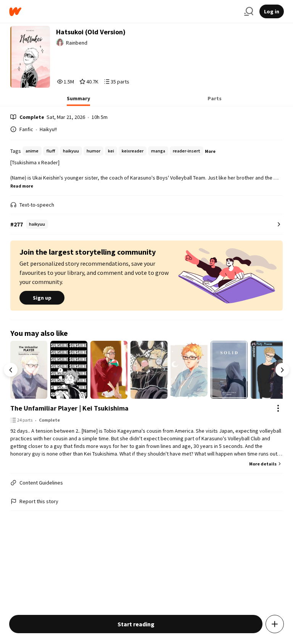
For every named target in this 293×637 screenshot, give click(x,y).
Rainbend (76, 42)
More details (263, 464)
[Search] (248, 11)
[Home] (123, 11)
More (210, 151)
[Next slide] (282, 370)
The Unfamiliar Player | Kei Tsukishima (69, 408)
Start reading (136, 624)
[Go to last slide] (11, 370)
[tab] (78, 100)
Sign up (42, 297)
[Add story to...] (275, 624)
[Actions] (278, 408)
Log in (271, 11)
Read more (21, 186)
